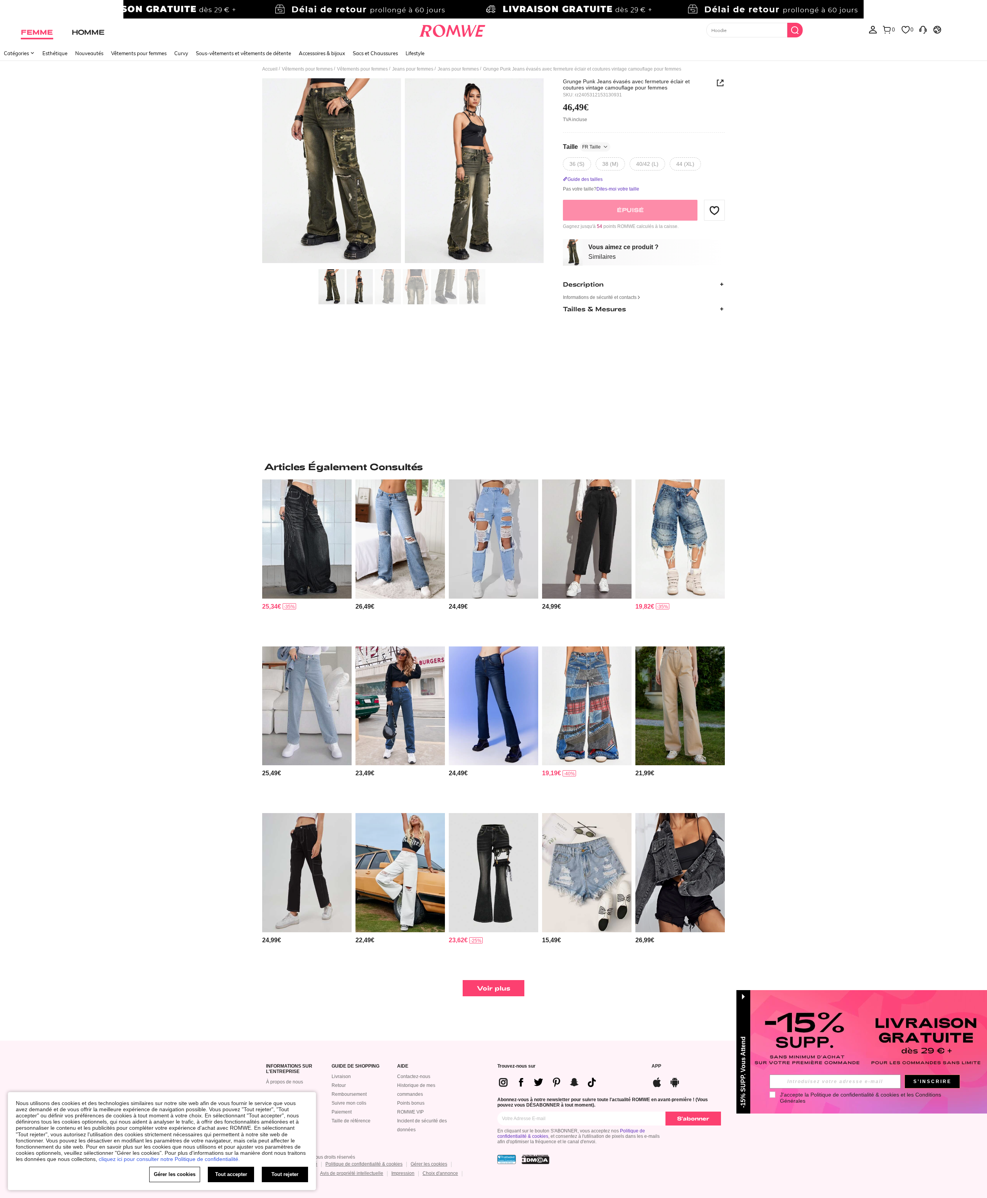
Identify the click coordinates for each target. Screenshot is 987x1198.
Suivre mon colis (349, 1103)
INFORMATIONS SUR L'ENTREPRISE (289, 1069)
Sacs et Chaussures (375, 53)
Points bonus (410, 1103)
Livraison (341, 1076)
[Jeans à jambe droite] (493, 706)
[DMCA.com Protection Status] (535, 1159)
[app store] (657, 1081)
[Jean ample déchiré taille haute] (400, 872)
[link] (493, 9)
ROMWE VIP (410, 1112)
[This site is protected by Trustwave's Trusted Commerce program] (506, 1159)
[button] (714, 210)
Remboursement (349, 1094)
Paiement (342, 1112)
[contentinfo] (271, 606)
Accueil (270, 69)
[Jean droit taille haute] (680, 706)
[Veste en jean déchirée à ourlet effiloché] (680, 872)
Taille (582, 146)
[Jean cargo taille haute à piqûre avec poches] (307, 872)
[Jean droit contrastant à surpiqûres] (400, 706)
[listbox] (872, 29)
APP (656, 1066)
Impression (402, 1173)
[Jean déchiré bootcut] (400, 539)
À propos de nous (284, 1082)
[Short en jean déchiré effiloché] (587, 872)
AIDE (402, 1066)
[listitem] (307, 559)
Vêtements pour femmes (139, 53)
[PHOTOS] (403, 171)
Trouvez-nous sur (516, 1066)
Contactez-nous (413, 1076)
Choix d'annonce (440, 1173)
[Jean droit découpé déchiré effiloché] (493, 539)
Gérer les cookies (429, 1164)
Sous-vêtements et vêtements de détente (243, 53)
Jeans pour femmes (412, 69)
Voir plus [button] (493, 988)
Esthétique (54, 53)
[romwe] (452, 29)
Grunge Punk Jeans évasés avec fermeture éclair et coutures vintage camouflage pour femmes (626, 84)
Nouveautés (89, 53)
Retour (339, 1085)
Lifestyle (415, 53)
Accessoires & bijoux (322, 53)
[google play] (674, 1081)
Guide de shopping (355, 1066)
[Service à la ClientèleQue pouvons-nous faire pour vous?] (923, 29)
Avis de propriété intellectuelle (351, 1173)
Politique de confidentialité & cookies (364, 1164)
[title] (493, 466)
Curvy (181, 53)
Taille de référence (351, 1121)
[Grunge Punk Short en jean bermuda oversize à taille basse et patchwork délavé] (680, 539)
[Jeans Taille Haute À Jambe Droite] (307, 706)
